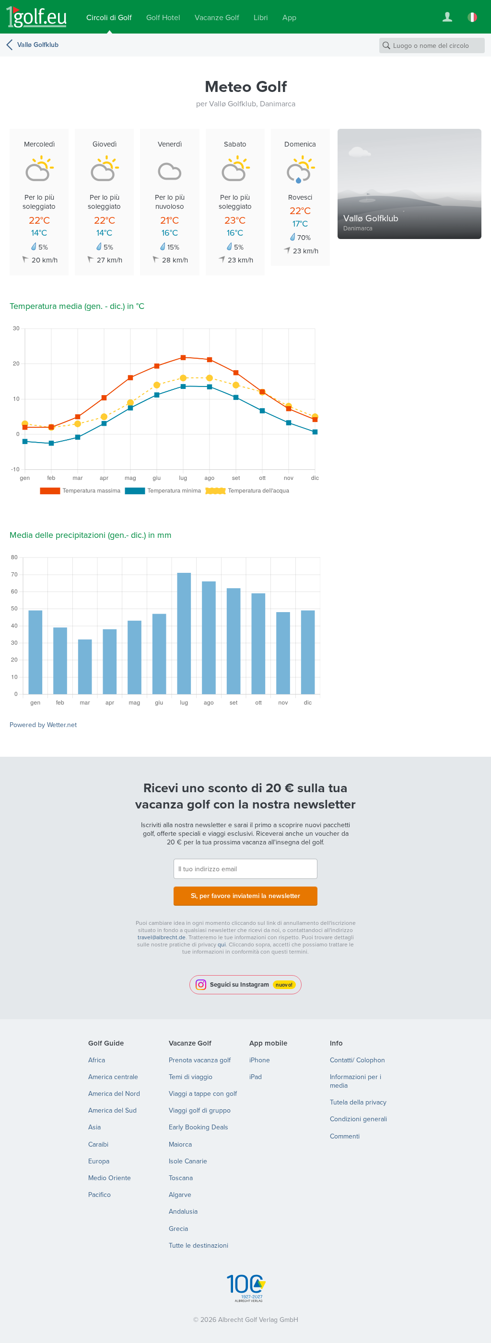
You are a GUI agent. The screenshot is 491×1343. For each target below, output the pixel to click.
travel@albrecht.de (162, 937)
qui (222, 944)
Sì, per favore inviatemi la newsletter (245, 895)
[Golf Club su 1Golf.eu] (36, 17)
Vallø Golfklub (37, 44)
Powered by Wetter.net (43, 724)
